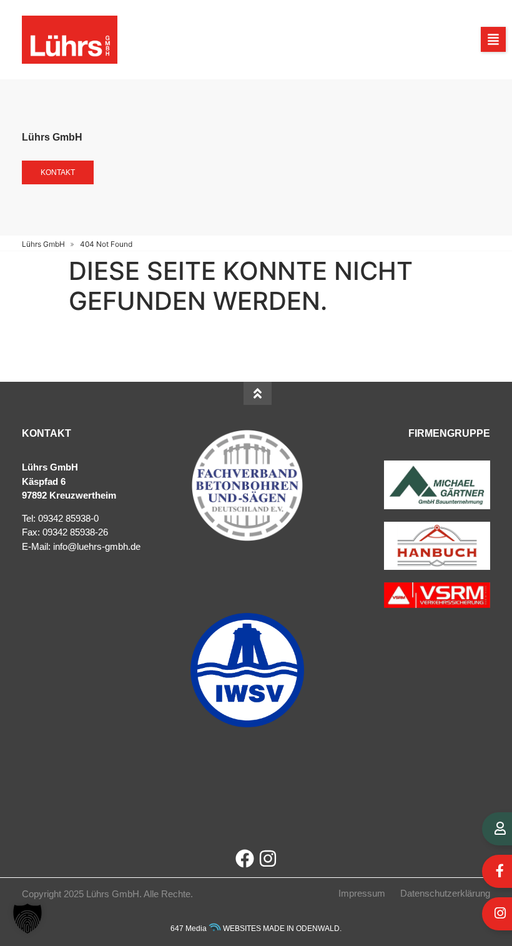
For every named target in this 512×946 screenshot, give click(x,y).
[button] (493, 39)
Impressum (361, 894)
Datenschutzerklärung (445, 894)
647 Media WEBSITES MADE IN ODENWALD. (256, 928)
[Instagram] (267, 858)
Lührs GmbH (43, 244)
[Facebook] (244, 858)
